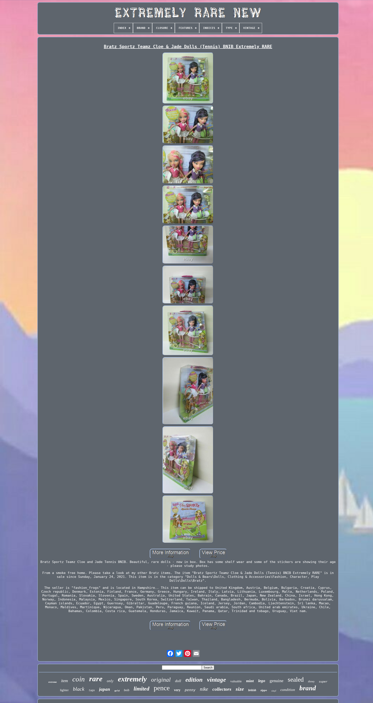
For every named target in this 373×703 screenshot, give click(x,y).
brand (307, 688)
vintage (216, 679)
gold (117, 691)
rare (96, 679)
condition (287, 690)
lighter (64, 690)
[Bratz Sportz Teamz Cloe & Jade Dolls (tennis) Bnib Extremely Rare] (188, 78)
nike (204, 689)
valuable (236, 681)
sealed (296, 679)
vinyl (273, 690)
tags (92, 690)
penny (190, 690)
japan (104, 689)
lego (261, 680)
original (161, 680)
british (252, 690)
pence (162, 688)
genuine (276, 680)
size (240, 689)
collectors (221, 689)
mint (250, 681)
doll (178, 681)
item (64, 680)
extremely (132, 679)
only (110, 681)
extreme (52, 682)
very (177, 690)
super (323, 681)
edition (194, 679)
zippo (264, 690)
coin (78, 679)
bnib (126, 690)
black (78, 689)
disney (311, 681)
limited (141, 689)
